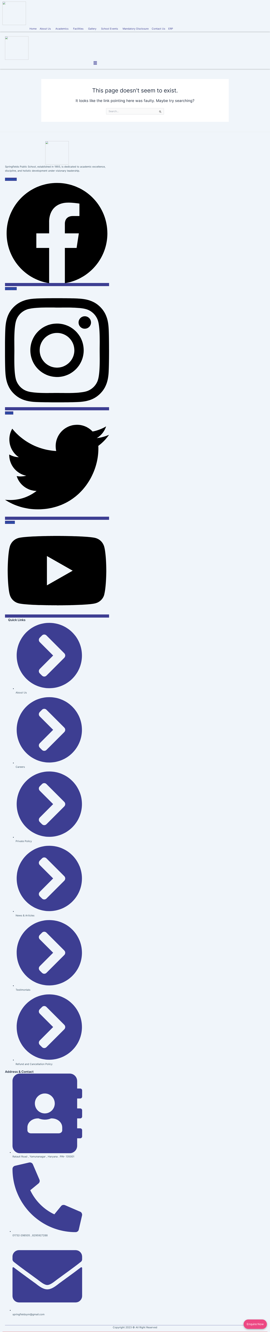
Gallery (92, 28)
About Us (45, 28)
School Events (109, 28)
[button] (46, 28)
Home (33, 28)
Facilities (78, 28)
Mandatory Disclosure (136, 28)
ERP (170, 28)
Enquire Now (255, 1324)
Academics (61, 28)
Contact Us (158, 28)
